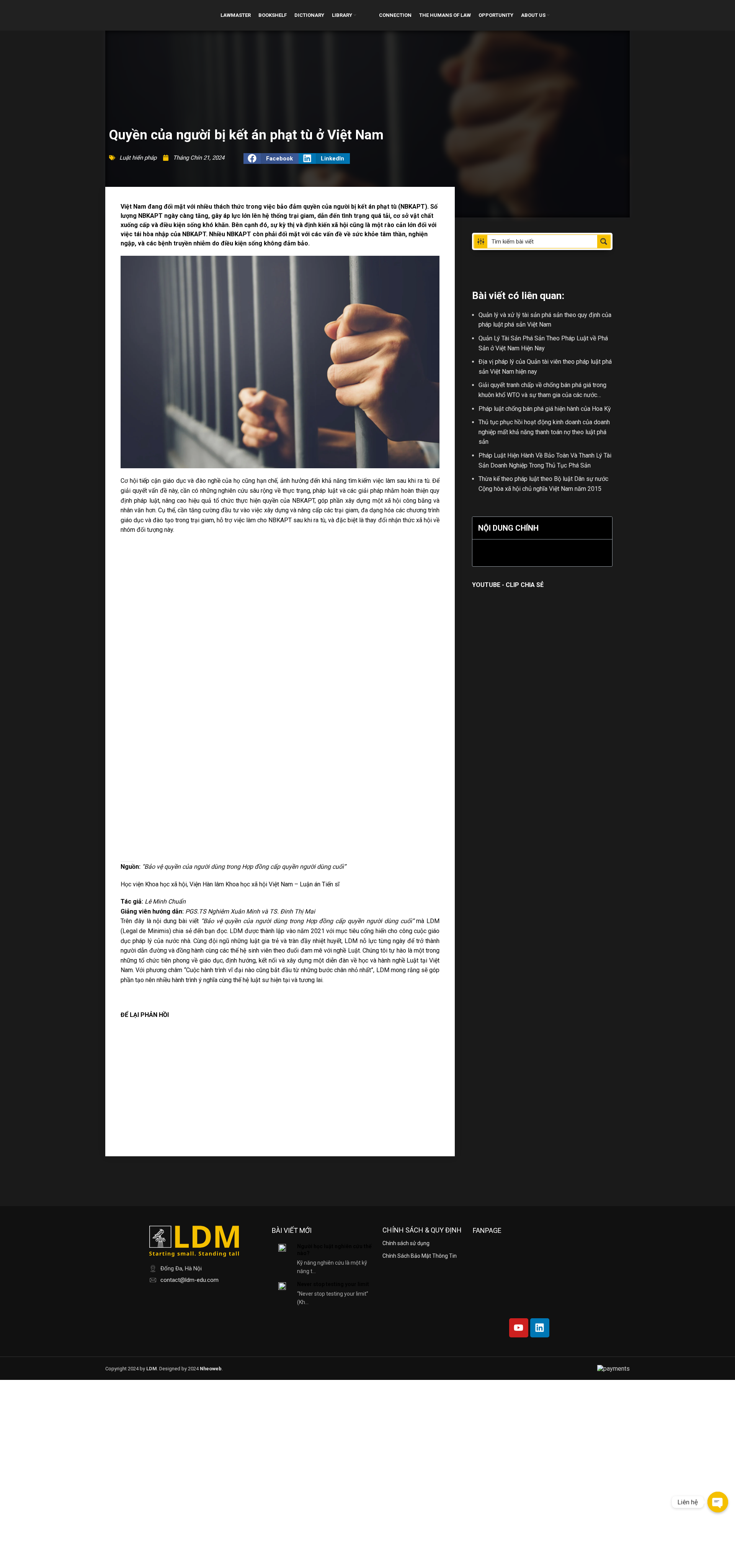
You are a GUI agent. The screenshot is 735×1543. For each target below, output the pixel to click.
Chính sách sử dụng (406, 1243)
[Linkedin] (539, 1327)
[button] (271, 158)
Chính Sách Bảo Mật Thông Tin (419, 1256)
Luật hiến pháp (138, 157)
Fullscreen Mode (143, 547)
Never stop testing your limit (333, 1284)
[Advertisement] (280, 1087)
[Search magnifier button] (604, 241)
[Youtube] (518, 1327)
